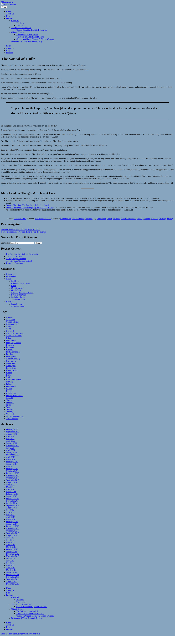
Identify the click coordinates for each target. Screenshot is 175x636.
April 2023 (10, 436)
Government (11, 361)
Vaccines (20, 23)
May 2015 (10, 487)
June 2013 (10, 540)
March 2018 (11, 459)
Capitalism (10, 319)
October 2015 (11, 478)
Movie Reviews (78, 219)
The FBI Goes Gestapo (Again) (19, 261)
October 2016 (11, 471)
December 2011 (12, 575)
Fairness (9, 349)
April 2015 (10, 489)
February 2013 (12, 549)
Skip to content (7, 2)
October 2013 (11, 531)
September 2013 (12, 533)
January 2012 (11, 572)
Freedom (116, 219)
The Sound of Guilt (14, 256)
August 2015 (11, 482)
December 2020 (12, 455)
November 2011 (12, 577)
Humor (9, 372)
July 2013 (10, 538)
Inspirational (11, 276)
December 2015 (12, 473)
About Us (10, 14)
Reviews (88, 219)
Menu (4, 7)
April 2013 (10, 545)
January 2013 (11, 551)
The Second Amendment (21, 28)
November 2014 (12, 501)
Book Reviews (17, 304)
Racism (9, 389)
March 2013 (11, 547)
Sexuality (162, 219)
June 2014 (10, 512)
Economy (10, 345)
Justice (9, 377)
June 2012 (10, 563)
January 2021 (11, 452)
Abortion (9, 317)
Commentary (65, 219)
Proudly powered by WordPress (27, 634)
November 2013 (12, 528)
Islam (8, 375)
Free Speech (11, 356)
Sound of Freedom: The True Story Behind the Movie (28, 205)
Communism (11, 324)
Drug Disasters (17, 288)
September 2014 (12, 505)
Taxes (8, 407)
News (8, 279)
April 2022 (10, 441)
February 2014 (12, 522)
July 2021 (10, 448)
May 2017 (10, 466)
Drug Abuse (11, 340)
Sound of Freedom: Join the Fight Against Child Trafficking (30, 207)
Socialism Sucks (17, 297)
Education (10, 347)
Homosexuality (12, 370)
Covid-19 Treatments (14, 333)
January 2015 (11, 496)
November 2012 (12, 556)
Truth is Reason (7, 634)
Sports (8, 405)
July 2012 (10, 561)
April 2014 (10, 517)
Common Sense (20, 219)
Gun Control (11, 363)
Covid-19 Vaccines (14, 336)
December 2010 (12, 584)
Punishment (11, 386)
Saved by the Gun (18, 295)
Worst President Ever (14, 416)
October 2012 (11, 558)
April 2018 (10, 457)
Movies (147, 219)
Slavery (170, 219)
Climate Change (17, 32)
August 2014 (11, 508)
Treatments (20, 25)
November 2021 (12, 445)
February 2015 (12, 494)
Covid (13, 286)
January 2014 (11, 524)
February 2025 (12, 429)
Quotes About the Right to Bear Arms (31, 30)
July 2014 (10, 510)
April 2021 (10, 450)
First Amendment (13, 352)
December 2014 (12, 498)
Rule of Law (11, 393)
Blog (8, 16)
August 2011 (11, 581)
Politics (9, 384)
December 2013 (12, 526)
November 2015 (12, 475)
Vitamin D (10, 414)
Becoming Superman (14, 263)
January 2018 (11, 464)
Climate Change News (20, 283)
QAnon (154, 219)
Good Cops (16, 290)
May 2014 (10, 515)
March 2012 (11, 570)
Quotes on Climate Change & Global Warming (35, 39)
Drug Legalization (13, 342)
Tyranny (9, 412)
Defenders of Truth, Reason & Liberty (26, 41)
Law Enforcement (128, 219)
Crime (109, 219)
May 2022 (10, 439)
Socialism (10, 402)
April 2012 (10, 568)
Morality (140, 219)
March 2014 (11, 519)
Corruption (101, 219)
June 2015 (10, 485)
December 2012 (12, 554)
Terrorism (10, 409)
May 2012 (10, 565)
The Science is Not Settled (27, 34)
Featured (9, 18)
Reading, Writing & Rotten (22, 292)
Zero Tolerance (12, 419)
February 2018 (12, 462)
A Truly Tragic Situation (16, 258)
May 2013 (10, 542)
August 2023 (11, 434)
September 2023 (12, 432)
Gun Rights (11, 366)
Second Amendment (14, 396)
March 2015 (11, 492)
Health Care (11, 368)
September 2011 (12, 579)
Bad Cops (15, 281)
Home (8, 11)
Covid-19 (15, 21)
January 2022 (11, 443)
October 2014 (11, 503)
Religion (9, 391)
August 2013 (11, 535)
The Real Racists (18, 299)
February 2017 (12, 468)
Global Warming (13, 359)
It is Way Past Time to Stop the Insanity (22, 254)
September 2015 (12, 480)
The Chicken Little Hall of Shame (30, 37)
